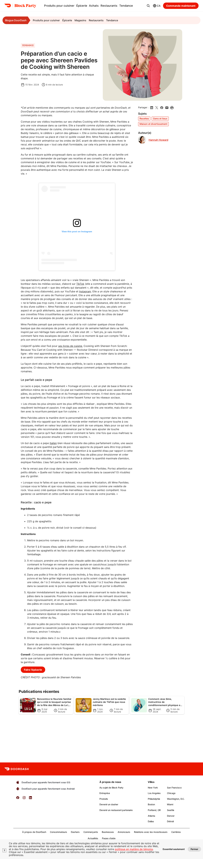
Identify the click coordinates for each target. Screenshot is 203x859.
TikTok (80, 283)
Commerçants (90, 832)
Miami (170, 804)
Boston (151, 804)
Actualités (93, 838)
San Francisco (174, 787)
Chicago (171, 793)
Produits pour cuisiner (59, 5)
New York (153, 787)
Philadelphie (154, 798)
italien (53, 443)
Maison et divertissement (153, 124)
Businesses (108, 832)
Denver (170, 815)
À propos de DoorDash (34, 832)
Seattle (170, 810)
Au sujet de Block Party (111, 787)
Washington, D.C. (176, 798)
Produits (103, 798)
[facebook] (162, 108)
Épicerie (81, 5)
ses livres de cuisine (70, 346)
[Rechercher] (148, 6)
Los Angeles (154, 793)
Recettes (144, 118)
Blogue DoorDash (15, 20)
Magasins (80, 20)
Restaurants (109, 5)
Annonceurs (124, 832)
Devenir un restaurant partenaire (116, 810)
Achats (94, 5)
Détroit (170, 821)
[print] (172, 108)
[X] (157, 108)
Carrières (176, 832)
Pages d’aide (108, 838)
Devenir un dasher (108, 804)
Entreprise (104, 793)
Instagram (85, 291)
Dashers (75, 832)
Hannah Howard (158, 139)
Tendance (126, 5)
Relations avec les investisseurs (150, 832)
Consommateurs (58, 832)
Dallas (151, 821)
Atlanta (151, 815)
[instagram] (24, 798)
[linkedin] (152, 108)
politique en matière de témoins (134, 849)
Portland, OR (154, 810)
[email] (167, 108)
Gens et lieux (160, 118)
